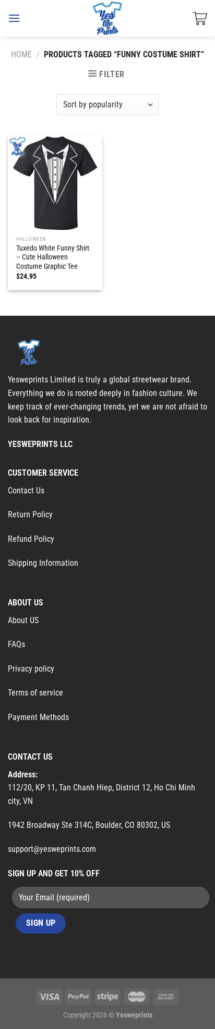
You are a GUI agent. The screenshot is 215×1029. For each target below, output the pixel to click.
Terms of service (35, 693)
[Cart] (200, 18)
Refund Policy (31, 539)
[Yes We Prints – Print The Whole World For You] (107, 18)
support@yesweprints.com (52, 849)
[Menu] (14, 18)
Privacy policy (31, 669)
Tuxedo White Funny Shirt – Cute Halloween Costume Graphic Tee (52, 257)
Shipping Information (43, 563)
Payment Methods (38, 717)
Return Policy (30, 514)
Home (21, 54)
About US (23, 620)
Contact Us (26, 490)
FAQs (16, 644)
